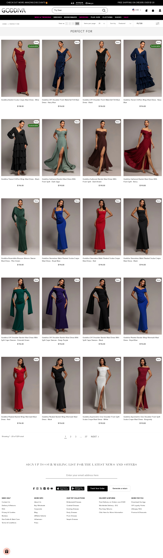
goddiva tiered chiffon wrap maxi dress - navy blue (142, 101)
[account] (160, 10)
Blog (36, 512)
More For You (137, 498)
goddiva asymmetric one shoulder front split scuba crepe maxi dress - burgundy (142, 418)
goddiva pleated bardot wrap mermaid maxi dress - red (19, 418)
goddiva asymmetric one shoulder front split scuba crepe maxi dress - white (101, 418)
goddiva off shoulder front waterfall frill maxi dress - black (101, 101)
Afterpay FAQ (136, 509)
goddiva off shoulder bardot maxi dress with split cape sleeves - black (101, 338)
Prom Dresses (72, 516)
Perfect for (14, 24)
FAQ (3, 509)
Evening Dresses (73, 509)
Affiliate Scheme (40, 516)
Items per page (90, 23)
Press (36, 523)
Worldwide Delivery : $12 (108, 505)
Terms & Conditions (9, 523)
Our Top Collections (76, 498)
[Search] (80, 10)
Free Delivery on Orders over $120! (112, 502)
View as (61, 23)
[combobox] (76, 10)
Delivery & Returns (9, 505)
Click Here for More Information (111, 512)
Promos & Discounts (138, 512)
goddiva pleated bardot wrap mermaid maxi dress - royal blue (141, 338)
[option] (27, 3)
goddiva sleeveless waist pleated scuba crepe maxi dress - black (142, 259)
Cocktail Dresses (73, 505)
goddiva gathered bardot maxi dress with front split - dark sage (59, 180)
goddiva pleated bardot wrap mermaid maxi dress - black (59, 418)
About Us (37, 502)
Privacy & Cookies (8, 512)
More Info (38, 498)
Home (4, 24)
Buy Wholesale (39, 505)
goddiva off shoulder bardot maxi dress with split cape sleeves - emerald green (19, 338)
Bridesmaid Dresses (74, 502)
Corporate (38, 509)
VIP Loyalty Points (138, 505)
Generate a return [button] (120, 488)
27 (86, 437)
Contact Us (6, 502)
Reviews (5, 516)
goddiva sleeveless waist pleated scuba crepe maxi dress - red (101, 259)
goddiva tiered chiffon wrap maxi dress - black (20, 179)
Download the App (138, 502)
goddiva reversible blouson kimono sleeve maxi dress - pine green (18, 259)
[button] (81, 3)
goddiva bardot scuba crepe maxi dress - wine (20, 100)
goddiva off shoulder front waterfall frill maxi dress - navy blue (60, 101)
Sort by (113, 23)
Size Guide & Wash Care (11, 519)
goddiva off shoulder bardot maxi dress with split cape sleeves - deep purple (60, 338)
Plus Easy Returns (105, 509)
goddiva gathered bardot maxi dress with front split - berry (140, 180)
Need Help (6, 498)
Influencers (38, 519)
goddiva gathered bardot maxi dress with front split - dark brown (99, 180)
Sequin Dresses (72, 519)
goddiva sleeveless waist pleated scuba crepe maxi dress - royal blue (60, 259)
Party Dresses (72, 512)
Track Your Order (97, 488)
